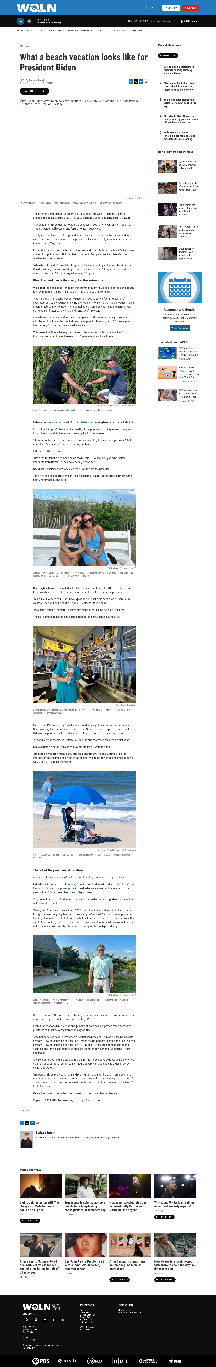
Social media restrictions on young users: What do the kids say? (180, 103)
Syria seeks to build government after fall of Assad (189, 165)
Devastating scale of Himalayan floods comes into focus (189, 186)
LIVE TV (172, 7)
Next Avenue (124, 1310)
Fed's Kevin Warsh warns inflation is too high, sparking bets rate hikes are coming (179, 136)
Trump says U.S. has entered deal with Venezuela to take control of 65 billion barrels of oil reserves (39, 1267)
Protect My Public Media (129, 1313)
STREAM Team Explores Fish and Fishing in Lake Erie (189, 351)
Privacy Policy (86, 1317)
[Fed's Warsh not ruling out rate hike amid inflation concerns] (167, 209)
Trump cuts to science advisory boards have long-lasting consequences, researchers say (85, 1206)
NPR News (25, 46)
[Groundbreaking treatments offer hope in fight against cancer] (167, 253)
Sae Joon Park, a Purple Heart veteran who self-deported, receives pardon (84, 1265)
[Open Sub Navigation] (32, 30)
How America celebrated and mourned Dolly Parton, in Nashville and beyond (128, 1206)
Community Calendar (180, 309)
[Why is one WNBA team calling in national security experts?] (175, 1186)
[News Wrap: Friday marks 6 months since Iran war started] (167, 231)
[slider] (34, 21)
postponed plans (64, 888)
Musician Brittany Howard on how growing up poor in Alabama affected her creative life (181, 119)
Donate (191, 7)
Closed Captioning (88, 1315)
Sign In (155, 7)
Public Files (85, 1313)
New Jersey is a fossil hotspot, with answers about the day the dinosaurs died (174, 1265)
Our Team (84, 1310)
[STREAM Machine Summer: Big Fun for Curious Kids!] (167, 395)
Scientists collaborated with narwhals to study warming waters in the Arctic (179, 70)
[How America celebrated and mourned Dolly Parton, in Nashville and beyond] (130, 1186)
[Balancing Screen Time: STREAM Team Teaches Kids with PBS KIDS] (167, 372)
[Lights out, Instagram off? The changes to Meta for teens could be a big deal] (41, 1186)
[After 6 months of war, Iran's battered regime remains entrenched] (130, 1245)
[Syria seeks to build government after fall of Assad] (167, 166)
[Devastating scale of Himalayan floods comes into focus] (167, 188)
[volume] (29, 21)
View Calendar (180, 328)
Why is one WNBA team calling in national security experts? (174, 1204)
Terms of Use (86, 1320)
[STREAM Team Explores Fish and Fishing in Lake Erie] (167, 353)
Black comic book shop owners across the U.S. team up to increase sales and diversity (180, 86)
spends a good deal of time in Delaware (69, 422)
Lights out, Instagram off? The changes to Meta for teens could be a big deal (39, 1206)
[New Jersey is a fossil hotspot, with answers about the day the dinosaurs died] (175, 1245)
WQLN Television (87, 1327)
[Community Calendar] (180, 287)
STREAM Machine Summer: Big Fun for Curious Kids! (188, 393)
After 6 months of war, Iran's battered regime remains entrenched (127, 1265)
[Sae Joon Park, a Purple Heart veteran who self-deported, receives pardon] (86, 1245)
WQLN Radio (85, 1329)
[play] (20, 21)
